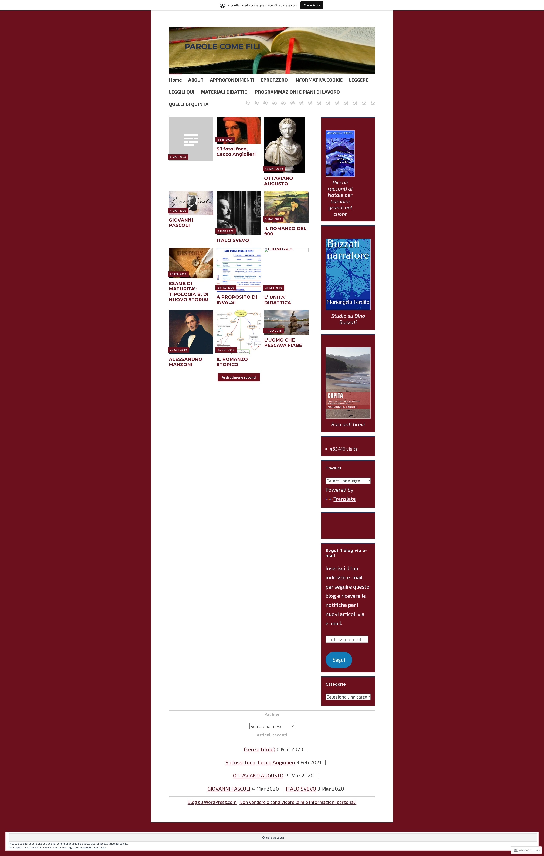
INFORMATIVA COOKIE (318, 79)
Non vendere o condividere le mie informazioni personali (297, 802)
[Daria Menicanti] (337, 100)
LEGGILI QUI (181, 91)
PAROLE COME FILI (222, 46)
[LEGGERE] (283, 100)
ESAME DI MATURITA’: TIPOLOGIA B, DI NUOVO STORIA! (188, 291)
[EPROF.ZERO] (265, 100)
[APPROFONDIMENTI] (256, 100)
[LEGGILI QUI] (328, 100)
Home (175, 79)
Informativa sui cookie (93, 847)
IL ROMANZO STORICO (232, 362)
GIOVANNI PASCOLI (181, 222)
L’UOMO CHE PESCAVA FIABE (283, 342)
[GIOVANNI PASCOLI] (372, 100)
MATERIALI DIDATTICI (225, 91)
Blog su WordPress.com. (212, 802)
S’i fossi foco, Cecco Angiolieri (236, 151)
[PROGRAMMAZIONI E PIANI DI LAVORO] (301, 100)
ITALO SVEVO (233, 240)
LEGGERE (358, 79)
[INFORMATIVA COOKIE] (274, 100)
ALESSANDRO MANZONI (185, 362)
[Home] (247, 100)
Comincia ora (312, 5)
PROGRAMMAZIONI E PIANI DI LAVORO (297, 91)
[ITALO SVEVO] (355, 100)
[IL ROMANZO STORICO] (346, 100)
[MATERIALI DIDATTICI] (292, 100)
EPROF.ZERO (274, 79)
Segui (339, 660)
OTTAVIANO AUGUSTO (278, 181)
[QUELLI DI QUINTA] (310, 100)
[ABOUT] (319, 100)
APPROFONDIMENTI (232, 79)
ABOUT (196, 79)
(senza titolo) (259, 749)
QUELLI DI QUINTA (188, 104)
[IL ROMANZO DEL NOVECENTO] (363, 100)
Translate (344, 498)
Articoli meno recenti (239, 377)
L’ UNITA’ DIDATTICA (277, 300)
